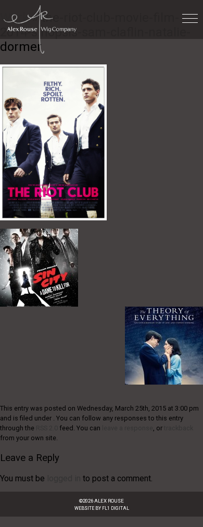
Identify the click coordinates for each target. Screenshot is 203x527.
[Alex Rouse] (38, 27)
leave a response (127, 428)
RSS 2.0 (47, 428)
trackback (178, 428)
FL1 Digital (115, 508)
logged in (64, 478)
